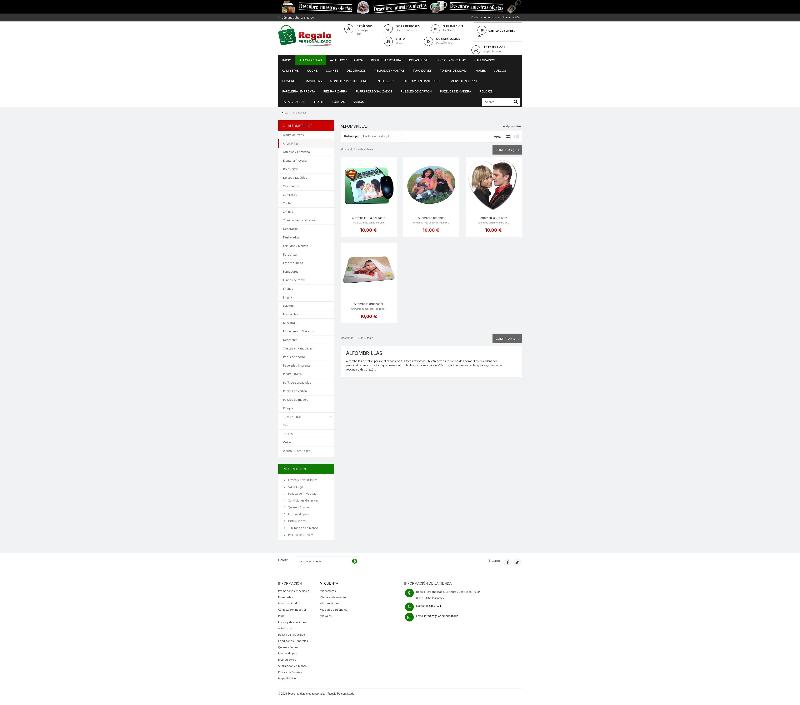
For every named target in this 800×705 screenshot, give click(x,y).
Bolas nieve (418, 60)
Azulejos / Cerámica (346, 60)
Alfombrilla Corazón (493, 218)
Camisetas (290, 70)
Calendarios (484, 60)
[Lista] (516, 136)
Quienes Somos (298, 507)
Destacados (291, 237)
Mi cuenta (329, 583)
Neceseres (386, 81)
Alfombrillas (311, 60)
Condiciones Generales (303, 500)
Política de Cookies (300, 535)
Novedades (285, 597)
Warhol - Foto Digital (297, 451)
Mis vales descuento (333, 597)
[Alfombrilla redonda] (431, 185)
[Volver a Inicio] (282, 113)
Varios (358, 102)
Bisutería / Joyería (386, 60)
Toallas (338, 102)
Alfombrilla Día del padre (368, 218)
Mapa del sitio (287, 678)
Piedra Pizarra (335, 91)
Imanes (480, 70)
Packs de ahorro (463, 81)
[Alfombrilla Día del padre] (368, 185)
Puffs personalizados (373, 91)
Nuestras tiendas (289, 603)
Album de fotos (293, 135)
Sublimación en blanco (302, 528)
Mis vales (326, 616)
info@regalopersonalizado (441, 616)
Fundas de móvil (453, 70)
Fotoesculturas (293, 263)
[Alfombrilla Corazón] (494, 185)
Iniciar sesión (511, 17)
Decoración (356, 70)
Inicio (286, 60)
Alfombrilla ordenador (368, 304)
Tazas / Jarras (293, 102)
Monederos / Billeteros (349, 81)
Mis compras (328, 591)
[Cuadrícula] (508, 136)
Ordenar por (352, 136)
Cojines (332, 70)
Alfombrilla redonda (431, 218)
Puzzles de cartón (416, 91)
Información (294, 469)
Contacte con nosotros (485, 17)
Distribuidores (297, 521)
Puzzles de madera (455, 91)
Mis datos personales (333, 609)
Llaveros (289, 81)
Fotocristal (290, 254)
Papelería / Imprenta (298, 91)
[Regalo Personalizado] (305, 35)
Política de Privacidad (301, 493)
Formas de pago (298, 514)
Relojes (485, 91)
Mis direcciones (329, 603)
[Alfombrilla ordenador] (368, 271)
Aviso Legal (295, 487)
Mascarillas (290, 314)
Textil (319, 102)
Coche (312, 70)
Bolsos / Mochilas (451, 60)
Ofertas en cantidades (422, 81)
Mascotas (314, 81)
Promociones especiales (293, 591)
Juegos (500, 70)
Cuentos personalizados (299, 220)
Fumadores (422, 70)
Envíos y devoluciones (302, 480)
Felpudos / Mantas (390, 70)
